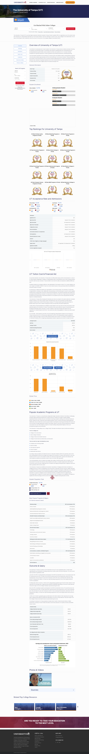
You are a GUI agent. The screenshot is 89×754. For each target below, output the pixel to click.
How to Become (59, 735)
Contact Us (37, 741)
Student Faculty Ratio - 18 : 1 (35, 493)
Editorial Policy (37, 738)
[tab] (77, 706)
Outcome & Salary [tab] (20, 60)
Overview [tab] (20, 45)
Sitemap (36, 744)
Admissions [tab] (20, 51)
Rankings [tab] (20, 48)
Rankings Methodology (39, 740)
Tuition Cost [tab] (20, 54)
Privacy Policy (37, 745)
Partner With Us (38, 742)
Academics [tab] (20, 57)
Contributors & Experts (39, 737)
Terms (36, 747)
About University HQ (39, 735)
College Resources (59, 737)
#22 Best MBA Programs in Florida (52, 182)
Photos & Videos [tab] (20, 62)
